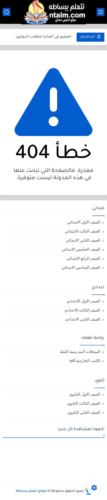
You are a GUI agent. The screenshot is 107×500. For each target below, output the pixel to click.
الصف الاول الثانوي (84, 394)
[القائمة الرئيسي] (100, 12)
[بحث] (6, 12)
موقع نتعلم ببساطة (31, 491)
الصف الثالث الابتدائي (82, 231)
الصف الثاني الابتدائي (83, 240)
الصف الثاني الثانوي (84, 412)
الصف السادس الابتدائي (81, 267)
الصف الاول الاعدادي (83, 301)
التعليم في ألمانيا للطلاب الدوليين (43, 37)
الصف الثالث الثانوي (83, 403)
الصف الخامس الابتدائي (81, 249)
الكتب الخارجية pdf (85, 360)
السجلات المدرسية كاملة (80, 351)
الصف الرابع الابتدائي (83, 258)
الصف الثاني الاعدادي (82, 319)
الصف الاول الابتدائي (83, 222)
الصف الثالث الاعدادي (82, 310)
